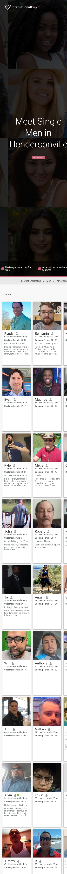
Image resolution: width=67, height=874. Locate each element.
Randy (8, 334)
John (8, 531)
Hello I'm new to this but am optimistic (16, 805)
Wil (6, 663)
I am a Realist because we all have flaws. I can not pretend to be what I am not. (16, 613)
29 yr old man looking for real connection (47, 343)
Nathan (40, 729)
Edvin (39, 795)
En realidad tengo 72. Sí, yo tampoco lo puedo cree (16, 541)
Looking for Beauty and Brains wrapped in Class (16, 607)
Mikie (39, 465)
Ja (6, 597)
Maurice (41, 400)
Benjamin (42, 334)
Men (49, 281)
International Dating (31, 281)
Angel (39, 597)
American (62, 281)
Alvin (8, 795)
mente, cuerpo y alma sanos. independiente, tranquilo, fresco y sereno (16, 547)
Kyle (7, 465)
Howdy (38, 475)
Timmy (9, 861)
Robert (40, 531)
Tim (7, 729)
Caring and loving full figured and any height (47, 546)
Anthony (41, 663)
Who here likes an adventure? (16, 475)
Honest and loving (42, 541)
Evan (7, 400)
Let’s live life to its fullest (14, 343)
